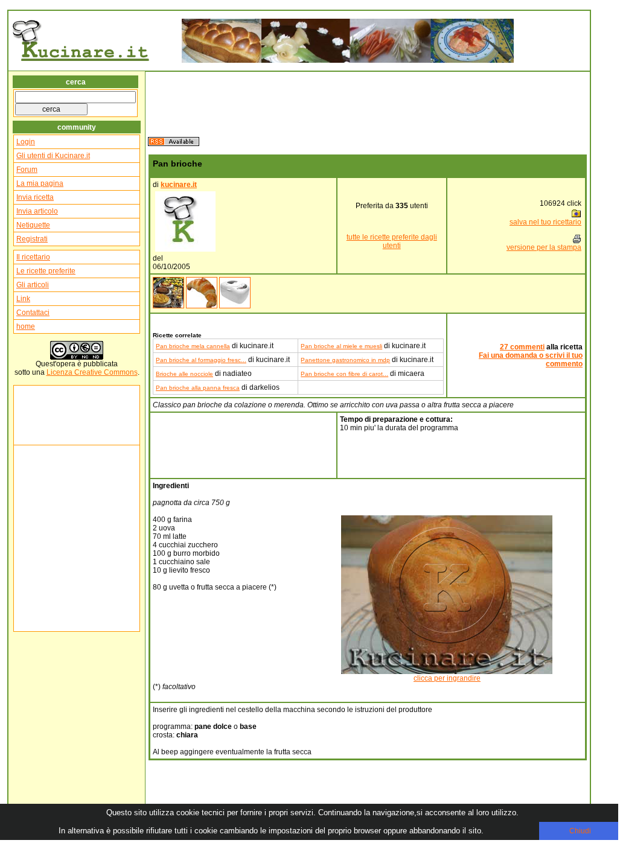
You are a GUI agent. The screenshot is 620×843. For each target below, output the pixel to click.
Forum (26, 169)
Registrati (32, 239)
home (25, 326)
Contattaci (33, 312)
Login (25, 142)
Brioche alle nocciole (184, 374)
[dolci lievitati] (201, 306)
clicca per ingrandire (447, 678)
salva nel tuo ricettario (545, 222)
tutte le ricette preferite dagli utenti (392, 241)
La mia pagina (39, 183)
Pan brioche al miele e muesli (341, 346)
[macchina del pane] (235, 306)
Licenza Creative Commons (92, 372)
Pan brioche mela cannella (193, 346)
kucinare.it (179, 184)
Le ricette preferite (45, 271)
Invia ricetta (35, 197)
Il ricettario (33, 257)
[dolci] (168, 306)
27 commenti (522, 347)
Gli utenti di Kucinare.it (53, 155)
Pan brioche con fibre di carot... (344, 374)
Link (23, 298)
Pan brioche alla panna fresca (198, 387)
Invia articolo (37, 211)
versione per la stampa (544, 247)
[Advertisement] (52, 415)
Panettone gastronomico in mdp (345, 360)
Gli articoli (32, 285)
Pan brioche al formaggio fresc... (201, 360)
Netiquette (33, 225)
